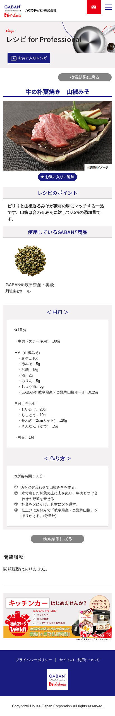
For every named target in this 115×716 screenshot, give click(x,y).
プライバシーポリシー (34, 660)
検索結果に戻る (84, 77)
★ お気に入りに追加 (57, 177)
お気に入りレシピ (32, 57)
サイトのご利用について (79, 660)
